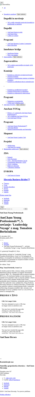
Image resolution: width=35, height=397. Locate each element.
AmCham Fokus (12, 34)
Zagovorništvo (8, 57)
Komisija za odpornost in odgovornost (18, 93)
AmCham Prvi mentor (14, 147)
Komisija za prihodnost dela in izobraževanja (20, 81)
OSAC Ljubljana (12, 164)
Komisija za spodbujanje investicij (17, 90)
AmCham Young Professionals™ (17, 126)
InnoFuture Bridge (12, 53)
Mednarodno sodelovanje (11, 149)
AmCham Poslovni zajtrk (14, 32)
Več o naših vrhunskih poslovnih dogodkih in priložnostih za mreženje (20, 23)
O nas (5, 185)
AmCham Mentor (12, 128)
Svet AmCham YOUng (14, 118)
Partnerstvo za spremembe (15, 101)
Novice (6, 188)
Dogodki (6, 244)
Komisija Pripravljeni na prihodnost (17, 91)
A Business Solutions (13, 167)
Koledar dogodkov (9, 187)
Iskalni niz (3, 209)
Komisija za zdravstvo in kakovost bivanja (19, 75)
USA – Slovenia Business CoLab (17, 160)
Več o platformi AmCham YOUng (17, 116)
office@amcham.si (14, 380)
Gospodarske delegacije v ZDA (16, 162)
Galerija (6, 192)
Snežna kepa (11, 145)
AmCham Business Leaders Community (19, 43)
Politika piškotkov (5, 394)
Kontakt (6, 190)
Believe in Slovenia (13, 166)
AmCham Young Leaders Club (16, 137)
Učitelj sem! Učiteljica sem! (15, 103)
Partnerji (9, 157)
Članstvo (6, 183)
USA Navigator (12, 159)
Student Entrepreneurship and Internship (19, 129)
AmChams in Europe (13, 175)
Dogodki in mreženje (10, 14)
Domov (6, 243)
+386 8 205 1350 (10, 378)
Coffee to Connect (12, 35)
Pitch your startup (12, 55)
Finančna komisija (12, 76)
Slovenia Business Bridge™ (17, 179)
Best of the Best (12, 45)
